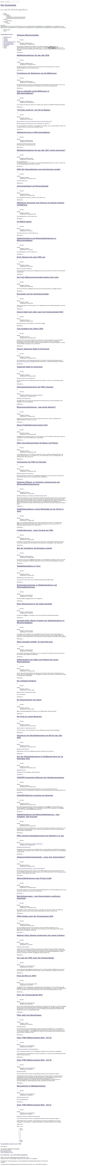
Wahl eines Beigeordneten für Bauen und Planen (37, 443)
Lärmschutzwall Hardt (9, 44)
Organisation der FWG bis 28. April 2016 (16, 17)
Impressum (9, 20)
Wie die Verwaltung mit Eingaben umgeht (34, 548)
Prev (2, 25)
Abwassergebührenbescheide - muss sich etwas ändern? (41, 857)
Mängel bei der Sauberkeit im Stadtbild (26, 361)
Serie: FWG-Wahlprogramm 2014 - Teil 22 (34, 1060)
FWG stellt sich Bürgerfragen (29, 1015)
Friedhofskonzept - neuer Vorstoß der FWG (35, 530)
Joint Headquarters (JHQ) (10, 41)
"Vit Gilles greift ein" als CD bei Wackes (33, 110)
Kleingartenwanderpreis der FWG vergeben (35, 387)
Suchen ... (3, 1)
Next (4, 25)
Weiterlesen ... (20, 52)
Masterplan (6, 45)
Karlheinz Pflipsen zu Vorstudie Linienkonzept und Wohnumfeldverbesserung (38, 483)
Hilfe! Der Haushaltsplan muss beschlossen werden (38, 169)
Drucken (22, 39)
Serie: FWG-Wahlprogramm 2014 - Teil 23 (34, 1038)
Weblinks (6, 21)
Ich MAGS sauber (24, 222)
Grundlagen (6, 14)
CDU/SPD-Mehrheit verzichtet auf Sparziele (35, 795)
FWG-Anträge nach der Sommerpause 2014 (35, 916)
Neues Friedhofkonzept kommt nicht (32, 425)
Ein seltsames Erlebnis (26, 681)
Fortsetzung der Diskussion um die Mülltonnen (37, 73)
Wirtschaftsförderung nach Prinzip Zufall (34, 878)
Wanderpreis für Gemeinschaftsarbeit (33, 395)
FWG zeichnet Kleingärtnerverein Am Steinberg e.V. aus (40, 836)
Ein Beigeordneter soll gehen (29, 700)
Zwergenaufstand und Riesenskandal (32, 186)
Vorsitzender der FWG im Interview (31, 462)
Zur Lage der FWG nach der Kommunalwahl (35, 958)
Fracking (6, 39)
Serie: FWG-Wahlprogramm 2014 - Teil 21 (34, 1105)
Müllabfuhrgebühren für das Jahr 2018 (33, 55)
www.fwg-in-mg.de (7, 1151)
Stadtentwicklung (29, 556)
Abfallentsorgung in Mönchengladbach (33, 132)
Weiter (21, 1140)
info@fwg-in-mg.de (8, 1152)
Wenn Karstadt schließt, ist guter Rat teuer (35, 642)
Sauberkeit (27, 229)
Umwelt (26, 943)
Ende (21, 1141)
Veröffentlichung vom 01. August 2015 (49, 523)
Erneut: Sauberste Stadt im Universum (33, 349)
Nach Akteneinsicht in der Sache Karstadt (34, 604)
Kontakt (5, 19)
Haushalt (6, 40)
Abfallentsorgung (7, 37)
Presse (8, 23)
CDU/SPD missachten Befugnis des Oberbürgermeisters (40, 777)
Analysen (9, 15)
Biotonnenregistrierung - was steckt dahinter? (36, 407)
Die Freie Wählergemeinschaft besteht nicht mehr (38, 277)
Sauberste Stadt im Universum (30, 367)
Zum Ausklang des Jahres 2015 (30, 329)
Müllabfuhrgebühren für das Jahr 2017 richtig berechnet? (41, 150)
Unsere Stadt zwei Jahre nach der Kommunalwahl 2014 (40, 312)
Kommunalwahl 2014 (8, 43)
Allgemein (27, 118)
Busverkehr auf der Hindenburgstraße (33, 294)
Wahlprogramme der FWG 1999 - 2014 (16, 18)
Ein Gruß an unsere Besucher (29, 717)
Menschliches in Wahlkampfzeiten (31, 1086)
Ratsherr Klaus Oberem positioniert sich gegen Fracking (41, 935)
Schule (5, 47)
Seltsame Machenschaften (28, 35)
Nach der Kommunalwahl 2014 (29, 995)
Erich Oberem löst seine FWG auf (31, 257)
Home (5, 13)
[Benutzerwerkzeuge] (17, 207)
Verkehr (27, 302)
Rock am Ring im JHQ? (27, 976)
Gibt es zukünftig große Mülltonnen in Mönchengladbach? (33, 92)
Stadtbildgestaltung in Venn (29, 566)
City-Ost (5, 38)
